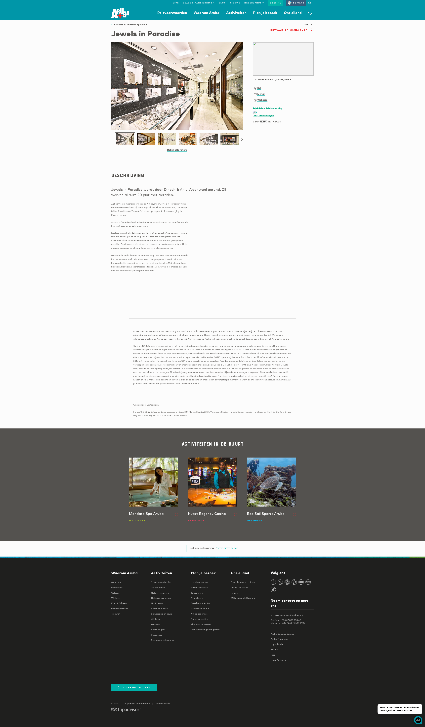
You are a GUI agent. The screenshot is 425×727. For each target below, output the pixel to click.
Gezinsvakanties (119, 608)
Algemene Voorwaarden (137, 703)
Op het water (158, 587)
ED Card (298, 3)
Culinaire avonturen (161, 598)
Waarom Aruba (206, 12)
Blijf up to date (137, 687)
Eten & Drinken (119, 603)
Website (262, 99)
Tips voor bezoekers (201, 624)
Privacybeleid (163, 703)
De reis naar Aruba (200, 603)
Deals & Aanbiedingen (199, 3)
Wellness (115, 598)
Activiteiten (236, 12)
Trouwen (115, 613)
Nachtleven (157, 603)
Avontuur (116, 582)
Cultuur (115, 592)
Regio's (234, 592)
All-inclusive (197, 598)
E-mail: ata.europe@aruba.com (287, 615)
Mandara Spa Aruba (146, 513)
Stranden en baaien (161, 582)
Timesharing (197, 592)
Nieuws (235, 3)
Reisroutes (156, 634)
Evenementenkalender (162, 640)
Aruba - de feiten (239, 587)
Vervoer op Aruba (200, 608)
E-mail (261, 93)
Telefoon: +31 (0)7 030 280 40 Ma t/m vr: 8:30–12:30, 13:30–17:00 (288, 621)
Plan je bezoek (265, 12)
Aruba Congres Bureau (282, 633)
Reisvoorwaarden (172, 12)
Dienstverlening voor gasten (205, 629)
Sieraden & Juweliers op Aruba (130, 24)
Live (175, 3)
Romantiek (117, 587)
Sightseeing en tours (161, 613)
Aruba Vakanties (199, 619)
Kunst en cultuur (159, 608)
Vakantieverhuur (199, 587)
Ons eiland (293, 12)
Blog (222, 3)
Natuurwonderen (160, 592)
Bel (259, 87)
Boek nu (275, 3)
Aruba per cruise (199, 613)
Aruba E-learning (279, 639)
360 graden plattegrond (243, 598)
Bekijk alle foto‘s (177, 149)
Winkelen (156, 619)
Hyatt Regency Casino (207, 513)
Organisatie (277, 644)
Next (242, 139)
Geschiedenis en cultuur (243, 582)
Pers (273, 654)
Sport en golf (158, 629)
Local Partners (278, 660)
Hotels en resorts (199, 582)
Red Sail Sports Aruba (266, 513)
